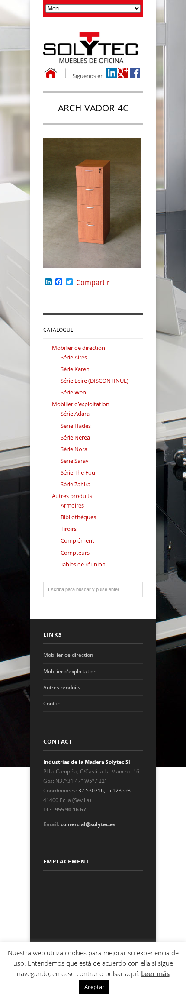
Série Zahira (75, 484)
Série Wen (73, 392)
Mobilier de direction (78, 348)
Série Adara (75, 413)
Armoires (72, 505)
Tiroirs (69, 529)
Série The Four (79, 472)
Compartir (93, 282)
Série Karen (75, 369)
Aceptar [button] (94, 987)
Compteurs (75, 552)
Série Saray (75, 461)
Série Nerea (75, 437)
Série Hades (76, 426)
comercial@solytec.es (88, 824)
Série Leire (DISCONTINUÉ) (94, 381)
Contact (52, 703)
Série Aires (74, 357)
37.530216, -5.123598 (104, 790)
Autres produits (72, 496)
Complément (77, 540)
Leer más (155, 973)
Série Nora (74, 449)
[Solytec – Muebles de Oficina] (93, 48)
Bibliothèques (78, 517)
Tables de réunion (83, 564)
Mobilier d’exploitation (80, 404)
